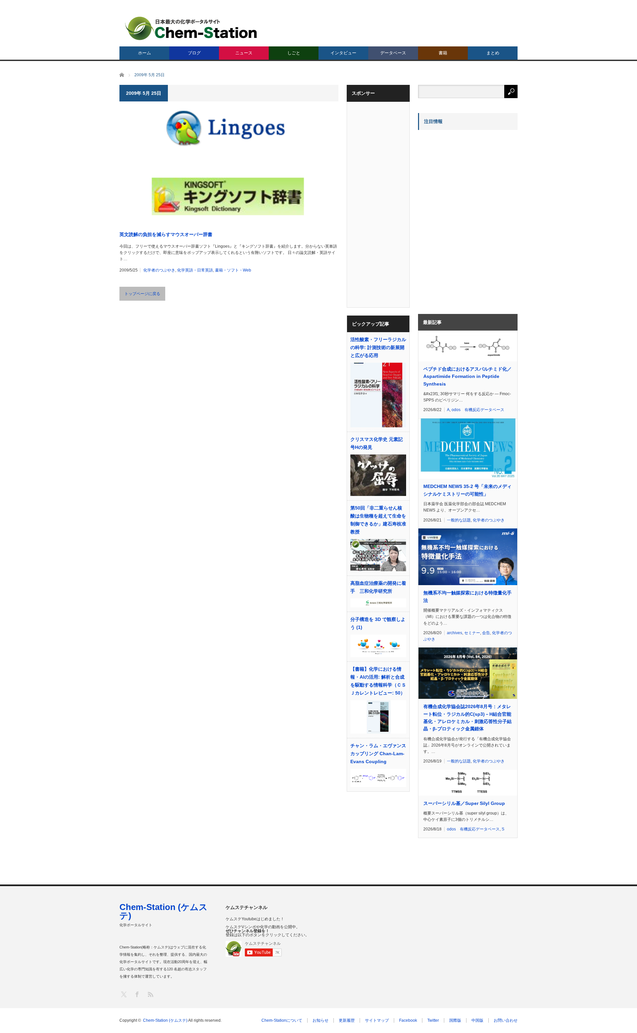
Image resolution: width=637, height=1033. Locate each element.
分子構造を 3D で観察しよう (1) (377, 623)
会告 (486, 633)
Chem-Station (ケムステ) (163, 911)
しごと (293, 52)
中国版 (477, 1020)
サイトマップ (377, 1020)
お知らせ (320, 1020)
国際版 (455, 1020)
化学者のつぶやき (159, 270)
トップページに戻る (142, 293)
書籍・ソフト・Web (233, 270)
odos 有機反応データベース (478, 409)
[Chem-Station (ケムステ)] (191, 28)
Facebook (408, 1020)
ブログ (194, 52)
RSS (150, 994)
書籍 (443, 52)
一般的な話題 (459, 520)
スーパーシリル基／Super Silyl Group (464, 803)
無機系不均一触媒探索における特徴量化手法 (467, 596)
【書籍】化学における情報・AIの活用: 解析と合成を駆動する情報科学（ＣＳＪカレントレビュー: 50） (378, 681)
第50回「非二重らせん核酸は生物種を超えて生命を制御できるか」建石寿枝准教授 (378, 519)
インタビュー (343, 52)
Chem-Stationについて (281, 1020)
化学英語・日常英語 (195, 270)
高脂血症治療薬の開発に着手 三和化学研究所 (378, 587)
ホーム (144, 52)
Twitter (433, 1020)
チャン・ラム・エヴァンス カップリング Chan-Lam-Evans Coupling (378, 753)
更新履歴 (347, 1020)
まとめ (492, 52)
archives (454, 633)
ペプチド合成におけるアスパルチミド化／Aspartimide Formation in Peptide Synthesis (467, 376)
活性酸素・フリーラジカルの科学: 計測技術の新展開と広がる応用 (378, 347)
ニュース (243, 52)
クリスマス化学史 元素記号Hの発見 (376, 443)
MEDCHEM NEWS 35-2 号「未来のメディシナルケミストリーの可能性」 (467, 490)
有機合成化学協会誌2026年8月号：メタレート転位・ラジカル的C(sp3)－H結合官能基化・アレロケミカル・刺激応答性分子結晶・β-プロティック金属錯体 (467, 717)
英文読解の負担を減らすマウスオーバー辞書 (165, 234)
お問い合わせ (506, 1020)
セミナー (472, 633)
